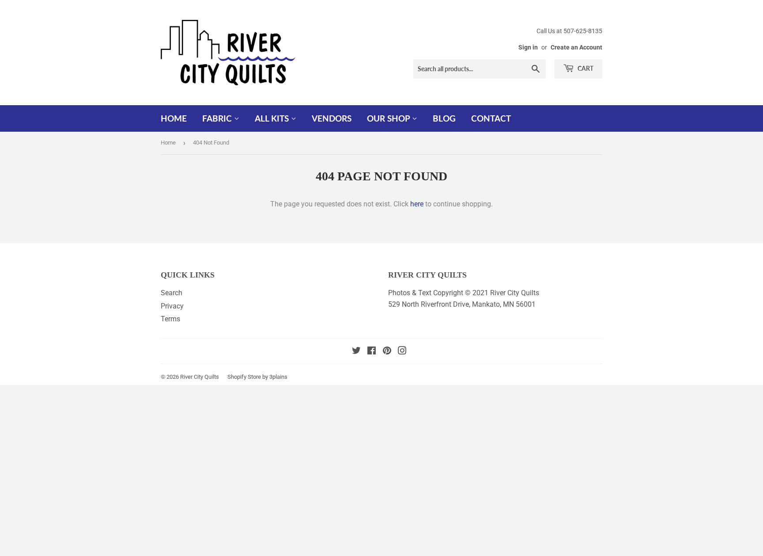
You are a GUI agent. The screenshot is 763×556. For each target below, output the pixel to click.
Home (174, 118)
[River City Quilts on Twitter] (356, 351)
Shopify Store (244, 376)
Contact (491, 118)
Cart (584, 68)
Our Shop (389, 118)
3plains (278, 376)
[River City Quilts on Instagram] (402, 351)
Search (171, 293)
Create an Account (576, 47)
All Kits (273, 118)
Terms (170, 319)
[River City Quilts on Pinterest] (387, 351)
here (416, 204)
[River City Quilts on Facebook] (371, 351)
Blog (444, 118)
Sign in (528, 47)
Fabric (218, 118)
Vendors (331, 118)
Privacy (172, 306)
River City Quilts (199, 376)
